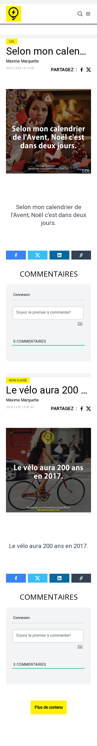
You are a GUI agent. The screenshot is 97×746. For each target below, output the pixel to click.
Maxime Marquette (22, 61)
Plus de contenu (49, 707)
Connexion (21, 295)
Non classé (18, 380)
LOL (11, 41)
